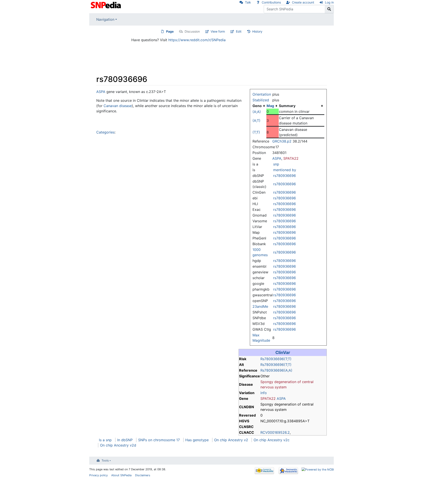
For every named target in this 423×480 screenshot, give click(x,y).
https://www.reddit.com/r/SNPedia (197, 40)
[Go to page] (329, 9)
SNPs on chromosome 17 (159, 440)
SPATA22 (291, 158)
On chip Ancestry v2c (271, 440)
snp (276, 164)
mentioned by (284, 170)
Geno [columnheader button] (257, 106)
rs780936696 (284, 175)
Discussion (192, 31)
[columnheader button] (272, 106)
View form (218, 31)
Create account (303, 2)
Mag (270, 106)
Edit (238, 31)
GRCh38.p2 (281, 141)
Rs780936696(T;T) (275, 359)
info (263, 393)
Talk (248, 2)
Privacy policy (98, 475)
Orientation (261, 94)
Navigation (105, 19)
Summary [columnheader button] (287, 106)
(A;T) (256, 120)
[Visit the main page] (106, 4)
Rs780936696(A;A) (276, 370)
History (257, 31)
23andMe (260, 306)
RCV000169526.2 (275, 432)
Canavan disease (118, 106)
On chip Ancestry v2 (231, 440)
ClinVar (282, 352)
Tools (105, 460)
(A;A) (256, 111)
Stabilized (260, 100)
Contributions (271, 2)
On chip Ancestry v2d (118, 445)
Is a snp (105, 440)
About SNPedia (121, 475)
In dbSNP (125, 440)
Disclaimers (142, 475)
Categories (105, 132)
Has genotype (197, 440)
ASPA (276, 158)
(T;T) (256, 132)
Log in (329, 2)
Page (170, 31)
